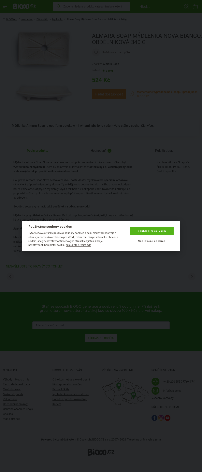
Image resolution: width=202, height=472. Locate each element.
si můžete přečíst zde (78, 244)
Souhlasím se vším (152, 231)
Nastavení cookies (152, 240)
